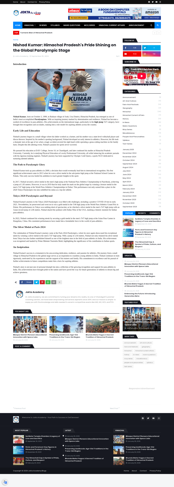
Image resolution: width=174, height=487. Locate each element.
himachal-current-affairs (142, 115)
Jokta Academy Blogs (37, 471)
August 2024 (142, 167)
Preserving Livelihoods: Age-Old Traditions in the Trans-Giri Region (64, 336)
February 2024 (142, 189)
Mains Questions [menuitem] (71, 25)
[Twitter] (36, 282)
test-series (142, 144)
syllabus (142, 140)
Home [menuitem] (18, 25)
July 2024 (142, 171)
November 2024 (142, 156)
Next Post (114, 408)
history (142, 119)
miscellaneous (142, 133)
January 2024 (142, 192)
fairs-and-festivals (142, 104)
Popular (129, 213)
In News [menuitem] (43, 25)
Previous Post (20, 408)
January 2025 (142, 149)
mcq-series (142, 129)
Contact (143, 471)
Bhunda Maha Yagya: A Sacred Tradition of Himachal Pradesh (99, 336)
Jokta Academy (34, 292)
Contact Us (32, 2)
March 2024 (142, 185)
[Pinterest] (42, 282)
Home (15, 2)
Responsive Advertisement (142, 388)
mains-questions (142, 126)
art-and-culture (142, 101)
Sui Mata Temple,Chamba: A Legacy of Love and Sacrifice (148, 220)
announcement (142, 97)
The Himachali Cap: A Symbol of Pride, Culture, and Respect (148, 244)
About (22, 2)
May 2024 (142, 178)
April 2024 (142, 181)
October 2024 (142, 160)
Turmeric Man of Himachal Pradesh (36, 32)
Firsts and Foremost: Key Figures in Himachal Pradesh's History (146, 232)
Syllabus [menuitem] (55, 25)
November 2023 (142, 199)
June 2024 (142, 174)
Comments (155, 213)
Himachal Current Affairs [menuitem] (112, 25)
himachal (142, 111)
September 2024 (142, 164)
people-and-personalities (142, 136)
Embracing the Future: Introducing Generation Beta (139, 295)
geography (142, 108)
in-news (142, 122)
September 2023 (142, 206)
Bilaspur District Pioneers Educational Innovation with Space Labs (30, 336)
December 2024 (142, 153)
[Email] (53, 282)
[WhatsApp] (48, 282)
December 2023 (142, 196)
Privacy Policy (44, 2)
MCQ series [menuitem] (89, 25)
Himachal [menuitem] (29, 25)
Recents (142, 213)
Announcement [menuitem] (136, 25)
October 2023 (142, 203)
